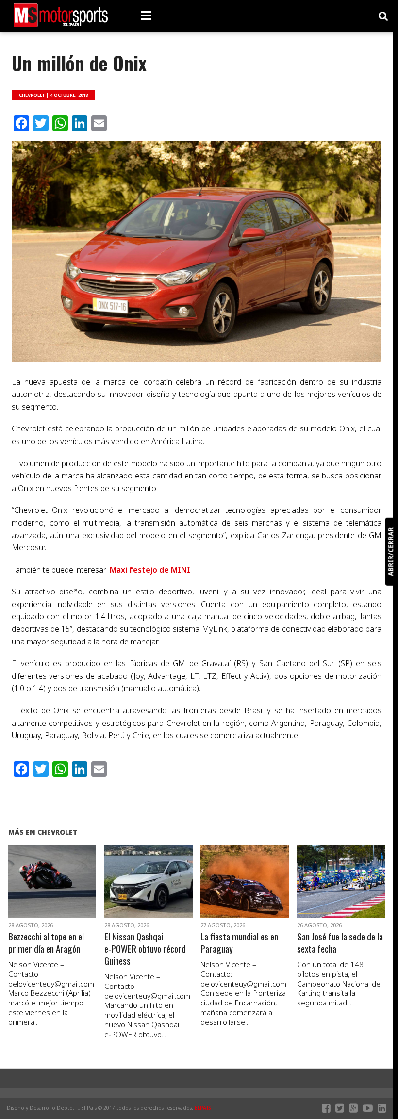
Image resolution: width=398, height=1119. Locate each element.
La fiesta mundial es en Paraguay (239, 943)
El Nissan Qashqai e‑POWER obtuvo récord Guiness (145, 949)
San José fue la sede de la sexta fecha (340, 943)
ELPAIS (203, 1107)
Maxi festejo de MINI (150, 569)
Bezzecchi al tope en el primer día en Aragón (46, 943)
